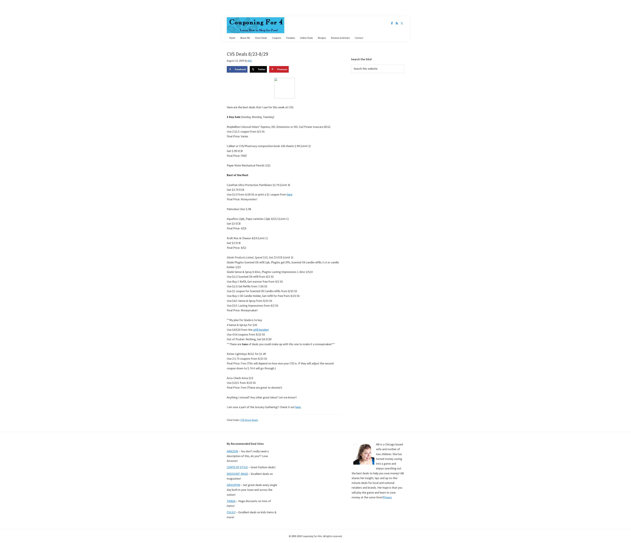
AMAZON (232, 451)
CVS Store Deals (249, 420)
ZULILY (231, 512)
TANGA (231, 501)
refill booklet (261, 330)
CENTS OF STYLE (237, 467)
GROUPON (233, 485)
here (289, 194)
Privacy (387, 497)
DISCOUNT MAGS (237, 474)
